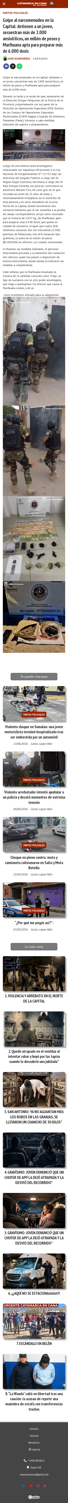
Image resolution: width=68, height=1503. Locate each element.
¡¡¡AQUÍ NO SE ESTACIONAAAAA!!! (35, 1293)
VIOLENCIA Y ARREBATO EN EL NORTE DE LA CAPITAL (35, 998)
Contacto (34, 1429)
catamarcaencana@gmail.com (34, 1474)
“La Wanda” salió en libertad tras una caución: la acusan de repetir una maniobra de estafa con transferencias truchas (34, 1401)
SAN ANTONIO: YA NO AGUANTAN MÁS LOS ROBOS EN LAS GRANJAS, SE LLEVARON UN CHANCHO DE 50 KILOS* (35, 1117)
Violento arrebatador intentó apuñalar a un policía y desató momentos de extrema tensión (34, 797)
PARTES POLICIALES (15, 13)
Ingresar (35, 1449)
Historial (34, 1436)
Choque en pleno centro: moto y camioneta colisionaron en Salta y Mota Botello (34, 862)
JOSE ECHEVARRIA (19, 58)
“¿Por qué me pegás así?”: (34, 922)
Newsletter (34, 1442)
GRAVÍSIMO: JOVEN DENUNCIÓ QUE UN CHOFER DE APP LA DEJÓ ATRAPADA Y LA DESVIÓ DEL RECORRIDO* (34, 1177)
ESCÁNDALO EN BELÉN (35, 1343)
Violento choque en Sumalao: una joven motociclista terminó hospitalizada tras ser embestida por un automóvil (34, 732)
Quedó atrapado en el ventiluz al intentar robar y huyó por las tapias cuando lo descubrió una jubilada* (34, 1056)
